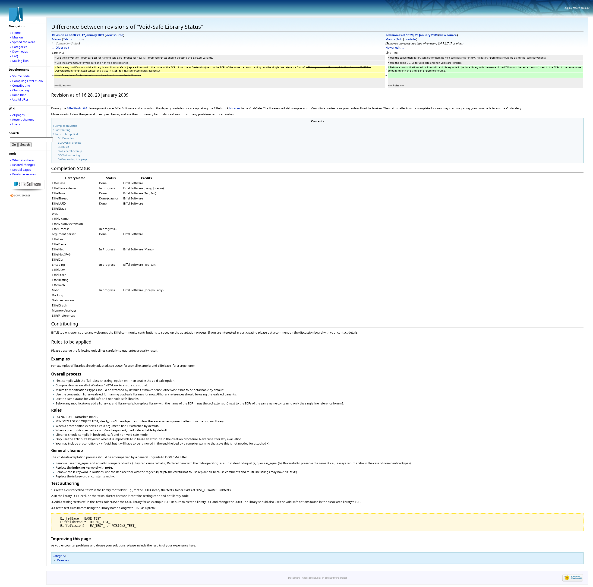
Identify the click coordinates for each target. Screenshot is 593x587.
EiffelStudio (74, 108)
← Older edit (60, 47)
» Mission (16, 37)
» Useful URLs (19, 99)
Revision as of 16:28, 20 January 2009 (411, 35)
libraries (234, 108)
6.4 (85, 108)
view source (114, 35)
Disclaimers (294, 577)
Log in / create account (577, 7)
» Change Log (19, 90)
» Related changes (22, 165)
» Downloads (19, 51)
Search (14, 133)
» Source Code (20, 76)
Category (59, 556)
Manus (56, 39)
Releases (63, 560)
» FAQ (14, 56)
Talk (65, 39)
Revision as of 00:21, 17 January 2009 (78, 35)
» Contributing (20, 85)
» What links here (22, 160)
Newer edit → (394, 47)
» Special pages (20, 169)
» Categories (18, 47)
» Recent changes (22, 119)
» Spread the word (22, 42)
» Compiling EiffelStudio (26, 81)
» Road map (18, 95)
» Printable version (23, 174)
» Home (15, 33)
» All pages (17, 115)
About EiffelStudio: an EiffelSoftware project (324, 577)
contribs (77, 39)
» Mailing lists (19, 61)
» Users (15, 124)
